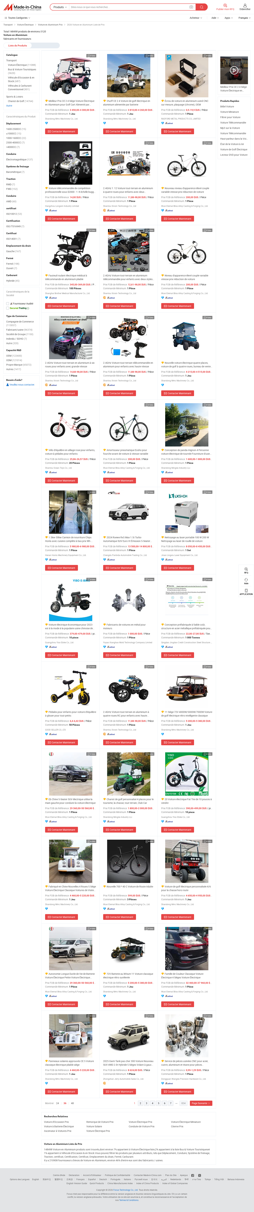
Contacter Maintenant (63, 131)
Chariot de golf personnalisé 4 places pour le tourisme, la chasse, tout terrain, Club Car (128, 801)
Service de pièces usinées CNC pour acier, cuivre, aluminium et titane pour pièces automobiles (184, 1063)
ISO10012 (14, 213)
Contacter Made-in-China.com (148, 1175)
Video (92, 55)
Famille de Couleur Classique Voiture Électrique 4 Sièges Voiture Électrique (182, 975)
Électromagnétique (19, 159)
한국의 (154, 1179)
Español (92, 1179)
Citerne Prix (177, 1126)
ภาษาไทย (196, 1179)
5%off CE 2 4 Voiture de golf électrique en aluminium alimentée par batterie (126, 102)
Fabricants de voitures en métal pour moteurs (124, 626)
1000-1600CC (16, 138)
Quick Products (97, 1183)
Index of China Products (147, 1183)
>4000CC (13, 147)
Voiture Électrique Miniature (186, 1121)
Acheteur (194, 17)
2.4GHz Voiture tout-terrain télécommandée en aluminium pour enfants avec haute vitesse (128, 364)
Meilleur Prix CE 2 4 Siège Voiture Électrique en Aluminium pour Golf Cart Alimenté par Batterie (69, 102)
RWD (10, 184)
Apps (227, 17)
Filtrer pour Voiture (230, 117)
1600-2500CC (16, 129)
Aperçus (184, 1175)
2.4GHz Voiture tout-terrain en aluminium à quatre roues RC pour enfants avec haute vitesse (126, 713)
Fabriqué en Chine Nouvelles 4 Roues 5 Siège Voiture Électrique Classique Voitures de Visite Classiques (70, 888)
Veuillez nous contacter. (22, 384)
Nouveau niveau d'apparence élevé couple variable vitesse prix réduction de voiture (185, 190)
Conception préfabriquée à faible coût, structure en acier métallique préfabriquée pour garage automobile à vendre (186, 626)
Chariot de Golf (20, 101)
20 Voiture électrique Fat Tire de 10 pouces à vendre (186, 801)
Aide (213, 17)
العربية (164, 1179)
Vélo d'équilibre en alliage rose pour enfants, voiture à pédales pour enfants (70, 451)
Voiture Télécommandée (233, 122)
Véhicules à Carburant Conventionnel (20, 87)
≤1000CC (13, 133)
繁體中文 (59, 1179)
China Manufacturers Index (120, 1183)
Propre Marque (18, 364)
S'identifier (245, 9)
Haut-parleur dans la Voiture (235, 138)
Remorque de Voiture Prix (100, 1121)
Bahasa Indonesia (236, 1179)
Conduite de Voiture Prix (141, 1126)
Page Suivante (200, 1103)
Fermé (12, 263)
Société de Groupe (19, 334)
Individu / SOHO (16, 338)
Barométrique (15, 172)
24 (57, 1103)
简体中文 (47, 1179)
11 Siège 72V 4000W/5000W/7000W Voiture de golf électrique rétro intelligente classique (186, 713)
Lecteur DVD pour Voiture (233, 154)
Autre (9, 105)
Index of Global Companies (175, 1183)
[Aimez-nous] (193, 1175)
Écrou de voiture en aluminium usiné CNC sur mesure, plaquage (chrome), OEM (184, 102)
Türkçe (208, 1179)
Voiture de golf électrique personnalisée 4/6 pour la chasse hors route (186, 888)
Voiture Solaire (94, 1126)
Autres (13, 369)
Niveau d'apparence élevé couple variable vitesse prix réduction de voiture (184, 277)
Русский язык (141, 1179)
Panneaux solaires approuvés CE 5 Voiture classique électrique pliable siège (69, 1062)
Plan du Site (170, 1175)
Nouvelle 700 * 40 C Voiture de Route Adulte (130, 886)
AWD (11, 201)
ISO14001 (13, 238)
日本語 (70, 1179)
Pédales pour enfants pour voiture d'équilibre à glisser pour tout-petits (70, 713)
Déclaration (74, 1175)
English (35, 1179)
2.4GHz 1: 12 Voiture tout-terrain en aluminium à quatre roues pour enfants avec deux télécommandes (128, 190)
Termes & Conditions (128, 1200)
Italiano (127, 1179)
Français (80, 1179)
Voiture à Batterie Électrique (59, 1126)
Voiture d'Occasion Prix (56, 1121)
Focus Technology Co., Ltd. (125, 1189)
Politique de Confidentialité (117, 1175)
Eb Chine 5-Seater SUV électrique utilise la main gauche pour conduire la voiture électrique (70, 801)
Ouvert (11, 268)
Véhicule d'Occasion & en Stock (21, 79)
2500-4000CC (15, 142)
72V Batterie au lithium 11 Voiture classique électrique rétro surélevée (128, 975)
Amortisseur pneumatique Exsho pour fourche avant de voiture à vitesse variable (125, 451)
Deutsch (103, 1179)
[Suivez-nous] (199, 1175)
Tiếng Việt (219, 1179)
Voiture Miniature (229, 111)
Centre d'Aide (59, 1175)
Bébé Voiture (227, 106)
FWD (12, 189)
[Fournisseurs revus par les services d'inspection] (21, 303)
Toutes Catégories (17, 17)
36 (65, 1103)
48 (72, 1103)
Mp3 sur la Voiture (230, 128)
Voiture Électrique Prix (140, 1121)
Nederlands (175, 1179)
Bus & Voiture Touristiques (22, 71)
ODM (14, 360)
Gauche (13, 251)
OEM (14, 355)
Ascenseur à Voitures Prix (57, 1131)
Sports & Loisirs (14, 96)
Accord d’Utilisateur (92, 1175)
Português (115, 1179)
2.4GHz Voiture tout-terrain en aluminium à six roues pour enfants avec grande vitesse (70, 364)
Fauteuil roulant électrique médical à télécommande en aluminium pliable (66, 277)
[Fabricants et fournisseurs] (22, 7)
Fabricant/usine (19, 329)
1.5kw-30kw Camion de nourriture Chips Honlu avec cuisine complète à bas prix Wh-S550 (68, 539)
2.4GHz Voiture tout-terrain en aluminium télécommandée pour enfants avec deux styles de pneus (128, 277)
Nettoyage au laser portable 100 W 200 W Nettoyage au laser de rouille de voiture (185, 539)
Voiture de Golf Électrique (233, 149)
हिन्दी (187, 1179)
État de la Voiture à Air (232, 144)
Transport (11, 60)
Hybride (13, 280)
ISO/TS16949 (15, 226)
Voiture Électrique (22, 65)
